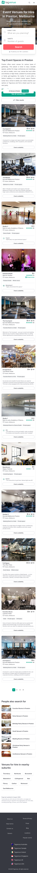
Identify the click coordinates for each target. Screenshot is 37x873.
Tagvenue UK (18, 860)
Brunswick (28, 773)
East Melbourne (8, 788)
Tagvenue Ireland (20, 852)
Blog (27, 828)
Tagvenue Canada (20, 848)
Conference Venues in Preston (22, 754)
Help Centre (9, 823)
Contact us (10, 828)
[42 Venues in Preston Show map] (18, 89)
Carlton (14, 783)
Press (27, 823)
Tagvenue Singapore (21, 856)
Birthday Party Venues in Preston (23, 723)
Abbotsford (7, 778)
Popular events (27, 837)
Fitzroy (5, 783)
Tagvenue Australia (20, 844)
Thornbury (6, 773)
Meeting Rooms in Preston (21, 739)
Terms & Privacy (27, 818)
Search (18, 47)
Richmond (24, 783)
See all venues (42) (18, 94)
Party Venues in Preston (20, 716)
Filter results (20, 100)
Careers (9, 833)
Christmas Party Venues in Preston (21, 746)
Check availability (18, 147)
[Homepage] (8, 2)
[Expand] (34, 2)
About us (10, 819)
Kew (28, 778)
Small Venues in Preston (20, 731)
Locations (27, 833)
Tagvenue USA (19, 864)
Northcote (17, 773)
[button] (29, 2)
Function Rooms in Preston (21, 708)
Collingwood (19, 778)
